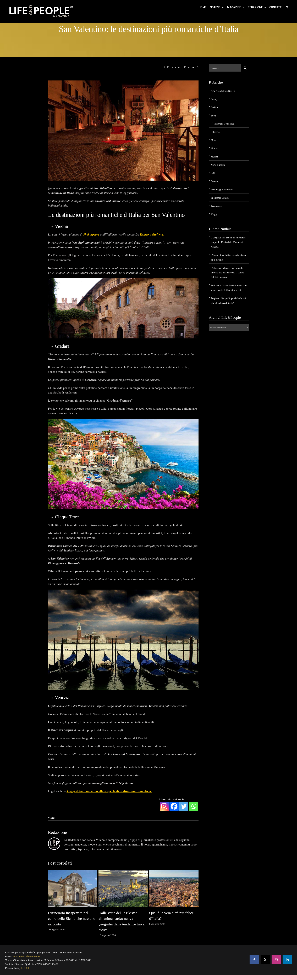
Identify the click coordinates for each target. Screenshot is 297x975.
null (213, 173)
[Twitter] (183, 806)
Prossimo (189, 67)
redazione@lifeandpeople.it (27, 956)
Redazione (57, 832)
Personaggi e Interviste (222, 189)
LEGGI (25, 968)
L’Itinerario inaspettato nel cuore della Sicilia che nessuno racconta (71, 918)
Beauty (214, 99)
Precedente (173, 67)
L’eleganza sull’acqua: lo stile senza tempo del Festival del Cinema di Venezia (228, 242)
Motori (214, 148)
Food (213, 115)
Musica (214, 156)
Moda (213, 140)
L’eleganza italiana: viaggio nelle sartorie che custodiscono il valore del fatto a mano (227, 272)
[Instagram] (164, 806)
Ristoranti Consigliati (224, 123)
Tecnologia (216, 206)
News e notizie (218, 164)
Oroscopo (215, 181)
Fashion (214, 107)
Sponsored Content (220, 197)
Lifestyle (215, 131)
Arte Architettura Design (223, 90)
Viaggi (51, 817)
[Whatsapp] (193, 806)
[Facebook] (174, 806)
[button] (287, 7)
